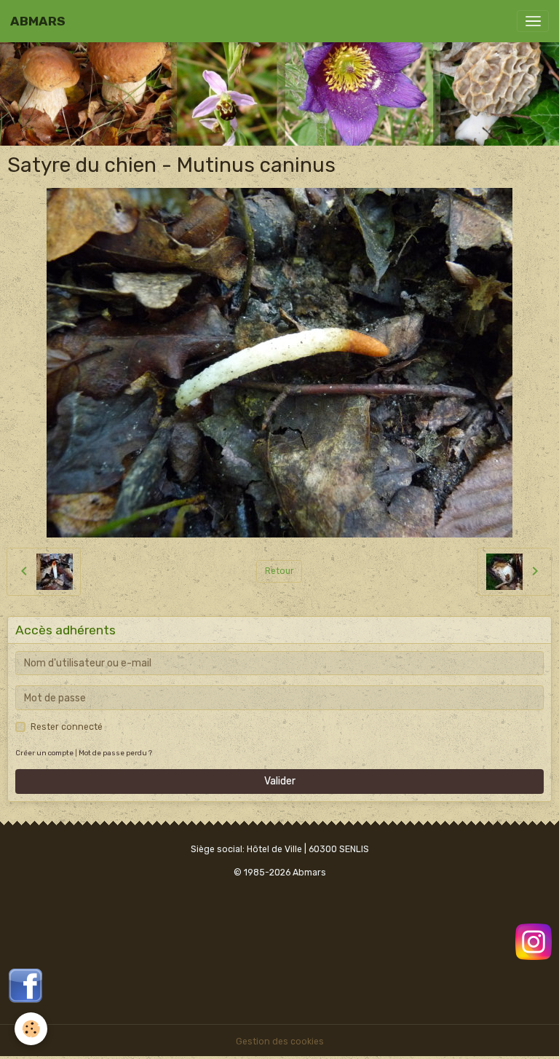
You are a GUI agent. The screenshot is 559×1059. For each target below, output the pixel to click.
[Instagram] (533, 941)
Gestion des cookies (280, 1041)
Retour (279, 571)
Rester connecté (67, 727)
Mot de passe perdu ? (115, 753)
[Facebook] (25, 985)
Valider (280, 781)
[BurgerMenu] (533, 21)
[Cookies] (31, 1028)
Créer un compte (44, 753)
